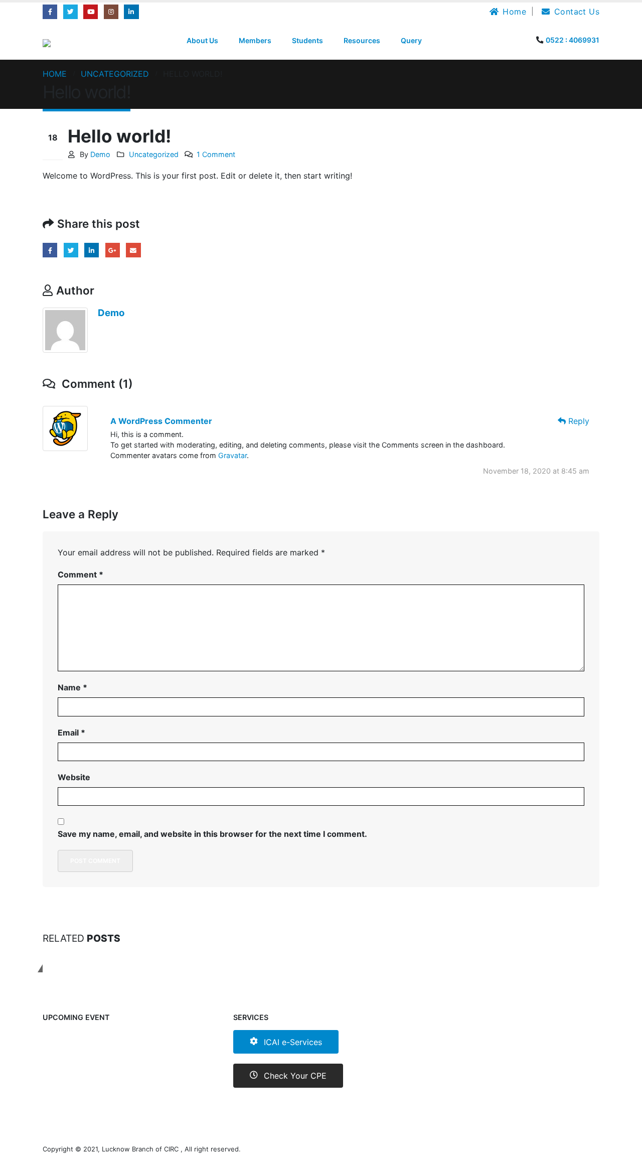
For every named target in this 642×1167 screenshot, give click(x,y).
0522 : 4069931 (572, 40)
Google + (112, 250)
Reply (577, 421)
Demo (100, 154)
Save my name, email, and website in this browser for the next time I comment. (212, 834)
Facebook (50, 250)
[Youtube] (90, 12)
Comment (80, 574)
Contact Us (576, 12)
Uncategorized (154, 154)
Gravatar (232, 455)
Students (307, 40)
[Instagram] (111, 12)
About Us (202, 40)
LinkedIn (91, 250)
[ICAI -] (54, 43)
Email (133, 250)
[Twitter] (70, 12)
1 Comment (216, 154)
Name (72, 687)
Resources (362, 40)
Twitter (71, 250)
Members (255, 40)
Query (411, 40)
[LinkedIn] (131, 12)
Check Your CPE (294, 1076)
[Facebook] (50, 12)
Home (514, 12)
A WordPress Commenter (161, 421)
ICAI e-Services (291, 1042)
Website (74, 777)
